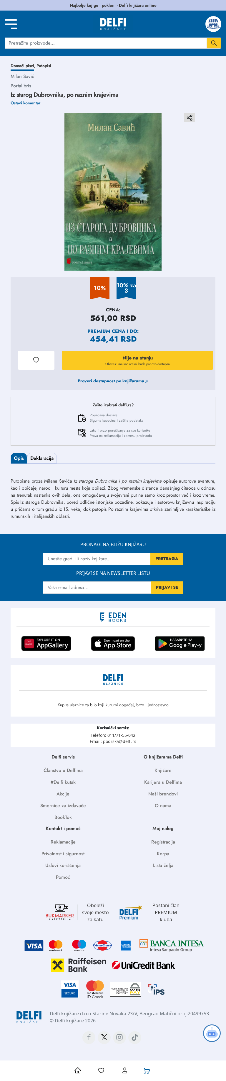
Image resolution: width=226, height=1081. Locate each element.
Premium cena (106, 331)
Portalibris (21, 85)
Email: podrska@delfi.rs (113, 741)
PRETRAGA (166, 558)
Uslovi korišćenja (63, 865)
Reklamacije (63, 842)
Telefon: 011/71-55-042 (113, 735)
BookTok (63, 817)
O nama (163, 805)
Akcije (62, 793)
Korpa (163, 853)
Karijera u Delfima (163, 782)
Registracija (163, 842)
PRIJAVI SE (167, 587)
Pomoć (63, 877)
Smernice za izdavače (63, 805)
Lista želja (163, 865)
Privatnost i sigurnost (62, 853)
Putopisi (43, 66)
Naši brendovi (163, 793)
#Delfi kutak (63, 782)
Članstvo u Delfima (63, 770)
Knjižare (163, 770)
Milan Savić (22, 76)
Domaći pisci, (23, 66)
